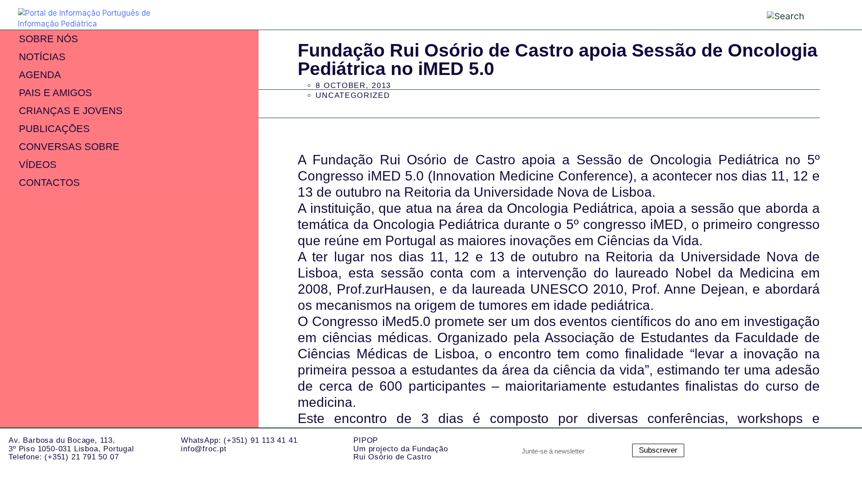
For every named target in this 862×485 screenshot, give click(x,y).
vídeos (38, 164)
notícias (42, 56)
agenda (40, 74)
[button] (828, 14)
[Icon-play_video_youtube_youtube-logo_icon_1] (840, 450)
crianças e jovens (71, 110)
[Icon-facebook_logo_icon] (804, 450)
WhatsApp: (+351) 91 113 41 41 (239, 440)
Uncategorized (353, 95)
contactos (49, 182)
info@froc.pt (204, 449)
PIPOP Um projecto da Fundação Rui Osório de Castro (400, 448)
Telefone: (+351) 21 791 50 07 (64, 457)
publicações (54, 128)
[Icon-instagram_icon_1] (732, 450)
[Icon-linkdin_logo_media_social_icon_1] (768, 450)
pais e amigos (55, 92)
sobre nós (48, 38)
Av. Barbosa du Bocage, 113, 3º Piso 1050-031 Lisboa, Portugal (71, 444)
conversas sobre (69, 146)
